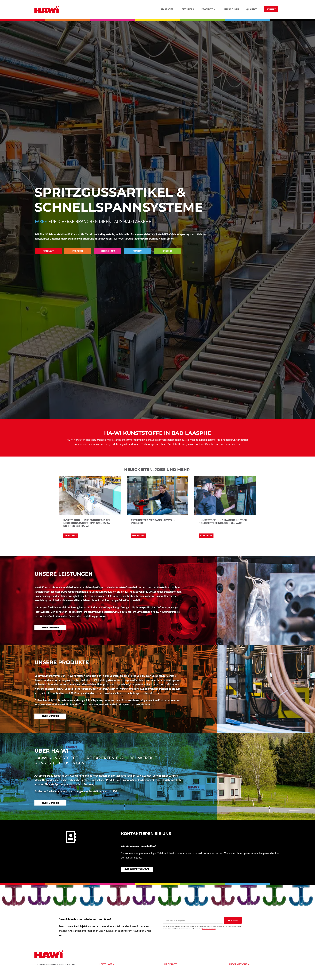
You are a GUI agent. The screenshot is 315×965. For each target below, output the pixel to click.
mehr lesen (71, 535)
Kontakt (167, 251)
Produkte (77, 251)
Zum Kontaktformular (137, 869)
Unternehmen (108, 251)
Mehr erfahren (50, 627)
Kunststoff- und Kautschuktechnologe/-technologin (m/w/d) (223, 521)
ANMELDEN (233, 920)
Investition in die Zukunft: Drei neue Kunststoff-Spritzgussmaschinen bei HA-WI (87, 523)
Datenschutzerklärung (209, 929)
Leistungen (48, 251)
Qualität (137, 251)
